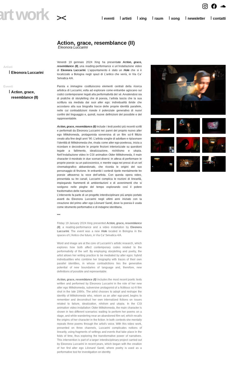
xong (175, 18)
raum (159, 18)
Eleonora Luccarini (27, 72)
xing (143, 18)
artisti (126, 18)
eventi (109, 18)
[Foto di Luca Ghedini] (188, 113)
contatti (219, 18)
